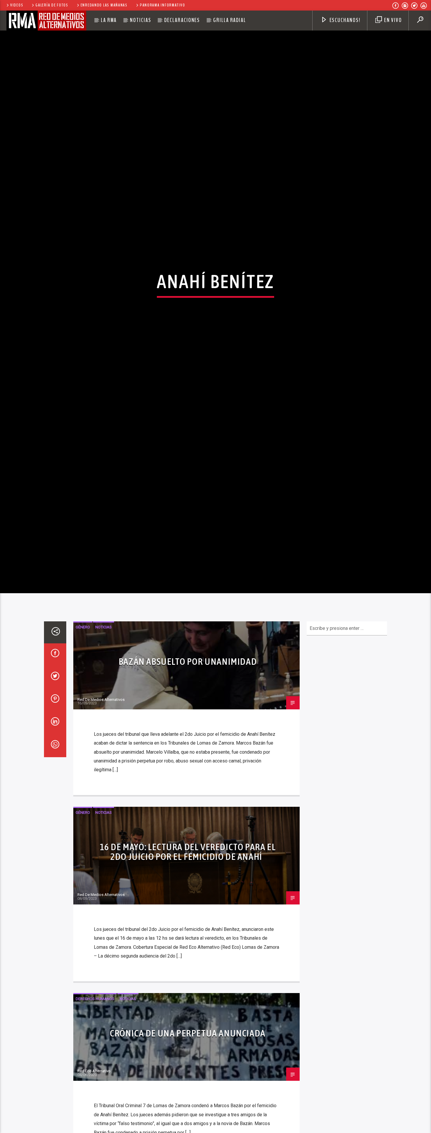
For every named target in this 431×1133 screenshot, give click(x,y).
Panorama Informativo (162, 5)
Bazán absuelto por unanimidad (188, 719)
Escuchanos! (344, 20)
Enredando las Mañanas (104, 5)
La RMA (109, 20)
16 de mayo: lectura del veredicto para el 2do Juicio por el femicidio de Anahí (188, 909)
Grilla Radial (229, 20)
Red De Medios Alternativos (101, 757)
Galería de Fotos (51, 5)
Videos (16, 5)
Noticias (140, 20)
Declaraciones (182, 20)
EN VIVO (392, 20)
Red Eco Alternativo (94, 1129)
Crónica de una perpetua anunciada (188, 1090)
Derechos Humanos (95, 1056)
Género (83, 685)
